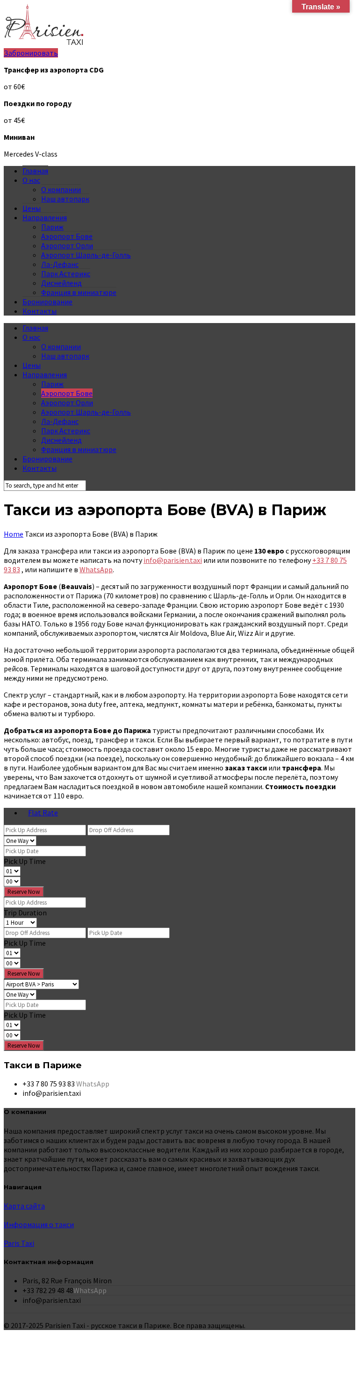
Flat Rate (43, 812)
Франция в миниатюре (78, 292)
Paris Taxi (19, 1243)
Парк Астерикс (65, 273)
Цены (31, 208)
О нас (31, 180)
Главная (35, 170)
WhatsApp (96, 569)
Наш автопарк (65, 198)
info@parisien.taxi (173, 560)
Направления (44, 217)
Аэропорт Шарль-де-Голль (86, 254)
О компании (61, 189)
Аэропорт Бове (67, 236)
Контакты (39, 311)
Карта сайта (24, 1205)
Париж (52, 226)
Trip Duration (25, 912)
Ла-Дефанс (60, 264)
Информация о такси (39, 1224)
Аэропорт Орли (67, 245)
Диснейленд (61, 283)
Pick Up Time (25, 861)
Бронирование (47, 301)
